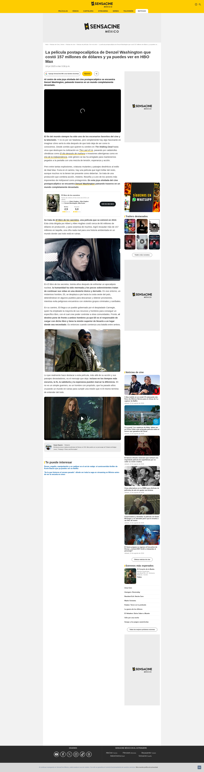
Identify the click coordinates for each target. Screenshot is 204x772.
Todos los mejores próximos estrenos (142, 629)
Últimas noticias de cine (142, 559)
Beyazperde (146, 753)
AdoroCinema (115, 756)
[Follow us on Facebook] (63, 754)
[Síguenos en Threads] (89, 754)
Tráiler (139, 577)
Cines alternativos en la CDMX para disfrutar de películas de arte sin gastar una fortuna (141, 489)
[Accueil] (102, 4)
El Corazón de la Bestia (145, 569)
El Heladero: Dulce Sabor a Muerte (137, 613)
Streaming (103, 11)
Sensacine (143, 756)
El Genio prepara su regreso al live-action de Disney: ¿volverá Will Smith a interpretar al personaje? (140, 549)
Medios (66, 206)
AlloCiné (109, 753)
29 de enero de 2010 (80, 198)
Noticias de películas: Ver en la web (87, 44)
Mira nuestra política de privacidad (147, 767)
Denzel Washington (70, 203)
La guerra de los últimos (133, 609)
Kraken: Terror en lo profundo (135, 605)
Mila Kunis (81, 203)
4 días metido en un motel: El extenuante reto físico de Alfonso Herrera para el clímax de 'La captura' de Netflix (141, 399)
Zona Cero (128, 588)
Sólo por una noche (131, 618)
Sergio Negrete (58, 445)
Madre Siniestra (130, 601)
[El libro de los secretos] (53, 203)
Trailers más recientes (142, 255)
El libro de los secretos (70, 195)
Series (116, 11)
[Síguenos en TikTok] (83, 754)
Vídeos (75, 11)
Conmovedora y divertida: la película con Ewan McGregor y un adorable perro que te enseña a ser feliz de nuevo (141, 518)
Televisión (128, 11)
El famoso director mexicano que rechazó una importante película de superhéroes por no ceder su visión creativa (141, 460)
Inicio (46, 44)
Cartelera (88, 11)
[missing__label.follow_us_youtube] (57, 754)
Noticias (142, 11)
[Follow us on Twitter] (70, 754)
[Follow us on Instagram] (76, 754)
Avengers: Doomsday (132, 592)
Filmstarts (126, 753)
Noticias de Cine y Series (57, 44)
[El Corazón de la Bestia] (130, 576)
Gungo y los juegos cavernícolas (136, 622)
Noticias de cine (70, 44)
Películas (63, 11)
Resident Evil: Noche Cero (134, 596)
